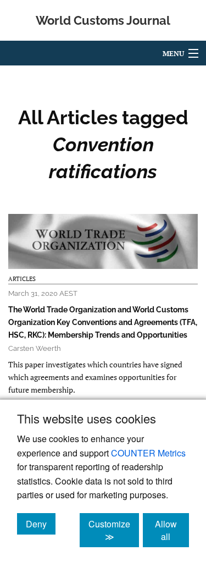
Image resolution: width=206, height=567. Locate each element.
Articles (22, 279)
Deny (40, 523)
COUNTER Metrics (148, 453)
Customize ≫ (113, 530)
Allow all (172, 530)
